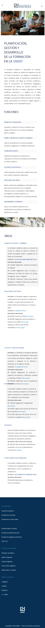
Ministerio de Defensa (8, 553)
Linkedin (4, 586)
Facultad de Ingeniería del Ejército (12, 537)
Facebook (4, 590)
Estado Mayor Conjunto (9, 570)
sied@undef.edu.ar (20, 311)
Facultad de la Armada (8, 515)
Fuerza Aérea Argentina (8, 566)
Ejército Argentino (7, 557)
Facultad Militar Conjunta (9, 529)
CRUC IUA (5, 541)
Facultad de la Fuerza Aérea (10, 520)
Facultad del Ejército (8, 511)
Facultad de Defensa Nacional (10, 533)
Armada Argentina (7, 562)
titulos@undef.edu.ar (21, 367)
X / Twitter (5, 595)
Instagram (5, 582)
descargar (30, 316)
